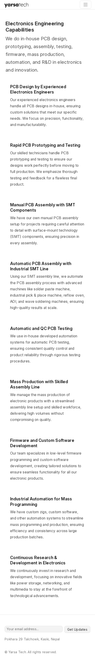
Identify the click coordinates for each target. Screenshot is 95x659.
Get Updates (77, 629)
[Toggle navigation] (85, 5)
